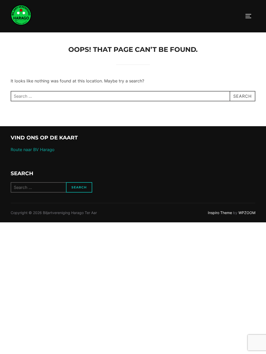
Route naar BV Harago (33, 149)
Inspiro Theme (220, 212)
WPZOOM (246, 212)
